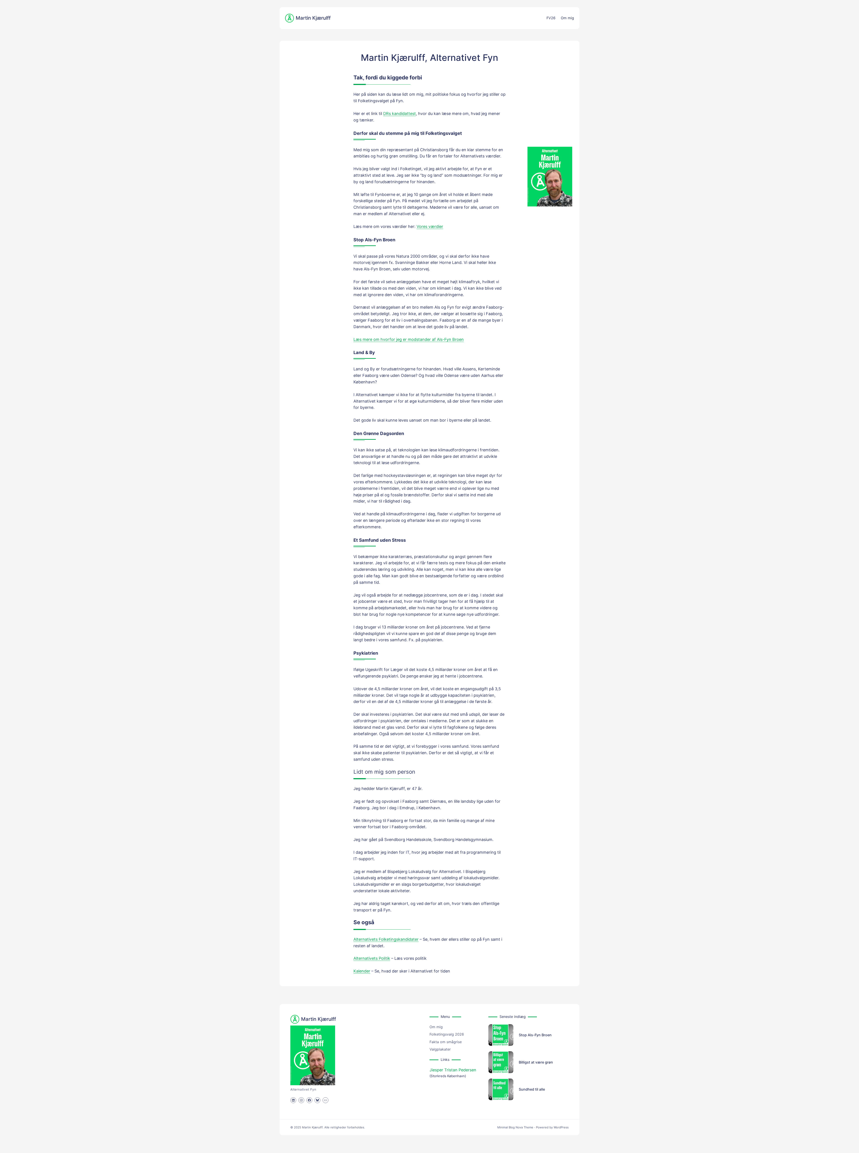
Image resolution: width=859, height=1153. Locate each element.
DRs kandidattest (399, 113)
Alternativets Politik (371, 958)
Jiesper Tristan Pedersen (453, 1070)
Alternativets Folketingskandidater (386, 939)
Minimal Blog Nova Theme (515, 1127)
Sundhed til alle (532, 1089)
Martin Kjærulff (313, 18)
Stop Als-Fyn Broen (535, 1035)
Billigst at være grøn (536, 1062)
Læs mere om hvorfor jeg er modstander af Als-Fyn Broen (408, 339)
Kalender (361, 971)
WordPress (561, 1127)
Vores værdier (430, 226)
